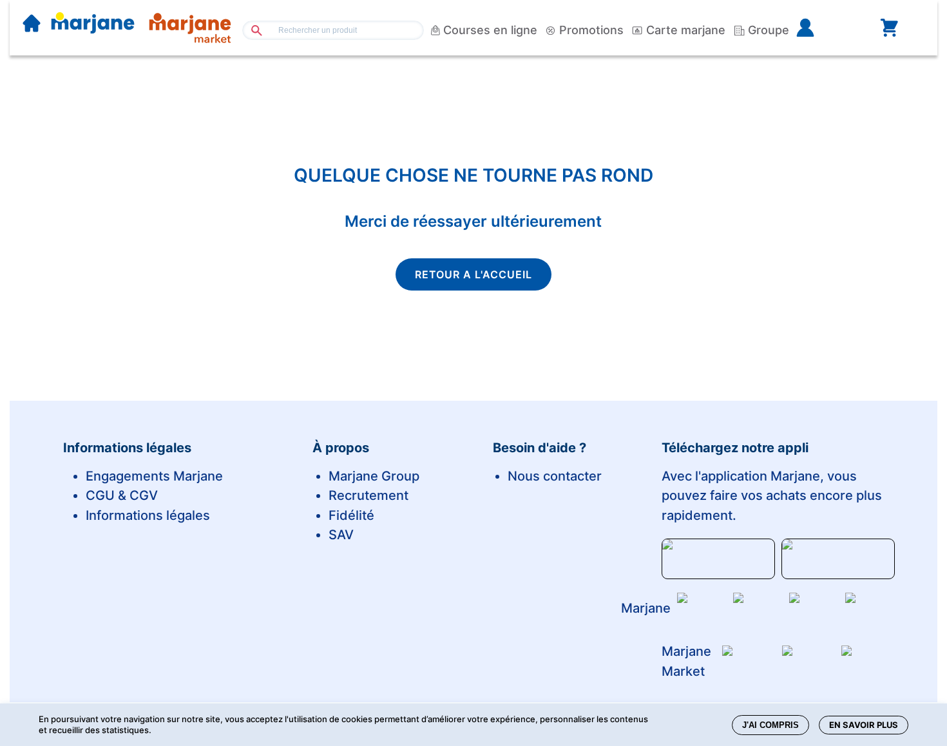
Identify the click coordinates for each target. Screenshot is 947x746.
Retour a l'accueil (473, 274)
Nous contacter (555, 476)
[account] (826, 27)
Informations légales (148, 515)
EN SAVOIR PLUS (863, 725)
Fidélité (351, 515)
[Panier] (889, 27)
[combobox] (333, 30)
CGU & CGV (122, 495)
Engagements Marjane (154, 476)
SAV (341, 534)
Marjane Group (374, 476)
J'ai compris (770, 725)
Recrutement (368, 495)
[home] (32, 24)
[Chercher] (252, 30)
